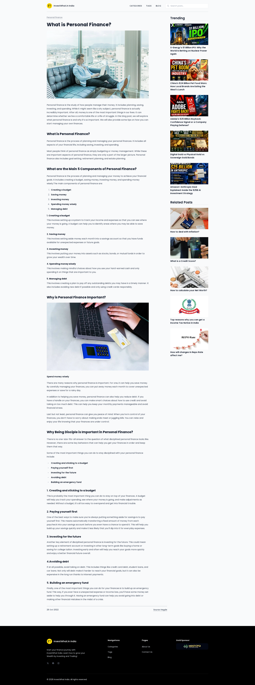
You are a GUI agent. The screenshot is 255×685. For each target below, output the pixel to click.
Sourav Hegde (160, 609)
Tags (148, 6)
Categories (136, 6)
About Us (146, 646)
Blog (158, 6)
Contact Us (147, 652)
